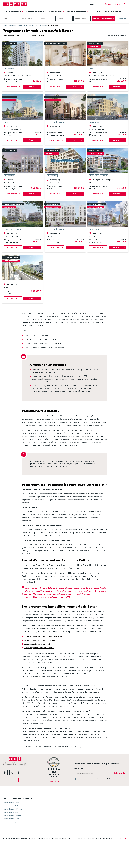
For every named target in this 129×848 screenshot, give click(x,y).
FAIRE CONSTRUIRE (55, 11)
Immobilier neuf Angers (11, 819)
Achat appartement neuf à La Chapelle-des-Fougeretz (48, 640)
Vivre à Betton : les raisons (36, 335)
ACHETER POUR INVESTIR (35, 11)
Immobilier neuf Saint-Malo (13, 809)
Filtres (120, 18)
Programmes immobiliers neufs (18, 25)
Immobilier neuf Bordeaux (12, 815)
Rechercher (125, 4)
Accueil (5, 25)
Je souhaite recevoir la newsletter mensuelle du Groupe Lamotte (98, 779)
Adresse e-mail (79, 768)
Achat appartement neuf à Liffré (38, 644)
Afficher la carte (117, 36)
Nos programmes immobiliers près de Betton (44, 347)
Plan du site (6, 838)
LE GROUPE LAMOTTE (117, 11)
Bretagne (31, 25)
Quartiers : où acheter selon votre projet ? (43, 339)
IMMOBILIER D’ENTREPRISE (76, 11)
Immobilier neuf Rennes (12, 803)
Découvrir (31, 87)
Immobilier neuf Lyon (11, 822)
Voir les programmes (102, 18)
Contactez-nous (111, 4)
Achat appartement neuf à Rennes (39, 648)
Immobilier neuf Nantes (11, 806)
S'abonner (118, 773)
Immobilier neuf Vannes (11, 812)
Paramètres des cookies (43, 838)
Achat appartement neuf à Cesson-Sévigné (43, 636)
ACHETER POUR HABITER (12, 11)
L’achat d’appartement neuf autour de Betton (44, 343)
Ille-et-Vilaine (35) (41, 25)
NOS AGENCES (102, 11)
